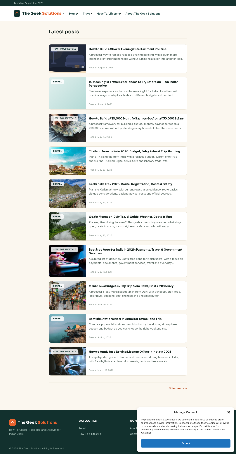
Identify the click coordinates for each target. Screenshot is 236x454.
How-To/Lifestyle (108, 13)
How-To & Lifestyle (90, 433)
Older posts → (178, 388)
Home (73, 13)
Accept (185, 443)
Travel (87, 13)
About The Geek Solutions (143, 13)
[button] (228, 412)
